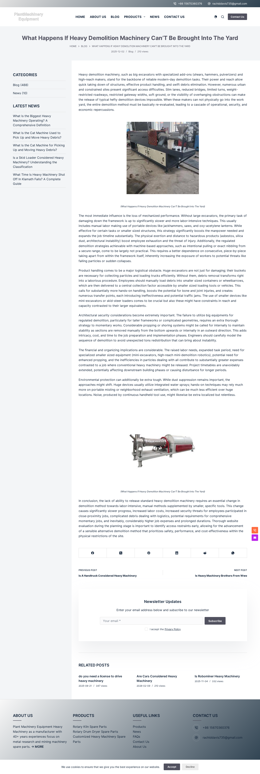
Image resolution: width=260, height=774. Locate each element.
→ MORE (37, 746)
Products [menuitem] (132, 17)
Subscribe (215, 621)
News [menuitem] (154, 17)
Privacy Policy (173, 629)
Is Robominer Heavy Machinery (217, 676)
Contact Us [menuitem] (174, 17)
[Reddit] (205, 553)
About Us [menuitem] (98, 17)
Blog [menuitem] (115, 17)
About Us (139, 746)
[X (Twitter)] (121, 553)
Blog (130, 51)
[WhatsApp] (233, 553)
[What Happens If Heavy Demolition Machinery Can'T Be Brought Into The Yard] (163, 158)
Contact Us (237, 16)
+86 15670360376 (190, 3)
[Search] (222, 16)
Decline (190, 766)
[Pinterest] (149, 553)
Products (139, 727)
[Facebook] (93, 553)
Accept (171, 766)
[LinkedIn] (177, 553)
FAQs (136, 736)
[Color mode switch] (215, 16)
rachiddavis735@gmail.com (229, 3)
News (17, 93)
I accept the (165, 629)
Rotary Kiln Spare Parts (90, 727)
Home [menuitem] (80, 17)
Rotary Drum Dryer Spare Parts (95, 731)
